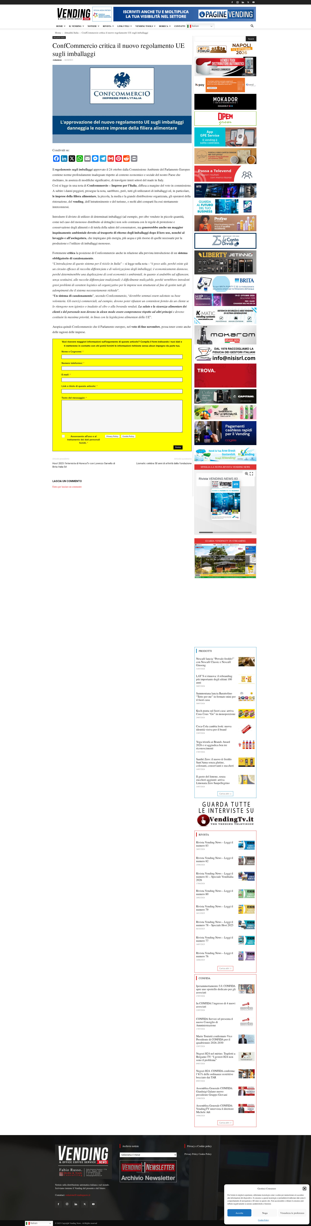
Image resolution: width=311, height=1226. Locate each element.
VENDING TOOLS (144, 26)
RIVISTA (107, 26)
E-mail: (66, 374)
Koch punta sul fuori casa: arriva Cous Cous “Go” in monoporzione (215, 712)
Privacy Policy (191, 1153)
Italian (195, 26)
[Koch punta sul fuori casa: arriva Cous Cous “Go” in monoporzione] (246, 713)
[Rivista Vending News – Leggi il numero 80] (246, 893)
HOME (59, 26)
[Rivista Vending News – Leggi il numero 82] (246, 860)
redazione (57, 60)
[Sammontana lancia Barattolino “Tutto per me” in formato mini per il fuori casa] (246, 696)
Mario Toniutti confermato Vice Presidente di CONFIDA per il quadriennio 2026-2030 (214, 1039)
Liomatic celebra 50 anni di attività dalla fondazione (164, 463)
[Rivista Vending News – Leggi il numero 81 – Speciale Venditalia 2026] (246, 876)
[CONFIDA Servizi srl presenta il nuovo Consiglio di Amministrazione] (246, 1021)
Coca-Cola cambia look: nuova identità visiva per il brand (213, 727)
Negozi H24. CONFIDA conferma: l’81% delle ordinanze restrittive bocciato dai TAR (215, 1074)
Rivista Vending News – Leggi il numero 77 (214, 939)
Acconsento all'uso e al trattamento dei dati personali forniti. (83, 439)
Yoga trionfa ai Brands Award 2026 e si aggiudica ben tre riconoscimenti (213, 745)
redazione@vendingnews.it (78, 1195)
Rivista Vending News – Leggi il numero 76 (214, 954)
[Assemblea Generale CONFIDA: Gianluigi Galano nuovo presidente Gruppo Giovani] (246, 1091)
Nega (265, 1212)
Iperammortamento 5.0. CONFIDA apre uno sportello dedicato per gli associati (216, 989)
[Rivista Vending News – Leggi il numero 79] (246, 909)
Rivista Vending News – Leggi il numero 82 (214, 859)
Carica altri (224, 793)
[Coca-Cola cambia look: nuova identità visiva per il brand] (246, 729)
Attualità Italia (71, 32)
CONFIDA (204, 978)
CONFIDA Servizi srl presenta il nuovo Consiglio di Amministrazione (214, 1022)
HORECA (163, 26)
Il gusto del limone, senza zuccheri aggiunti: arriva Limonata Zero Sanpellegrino (213, 780)
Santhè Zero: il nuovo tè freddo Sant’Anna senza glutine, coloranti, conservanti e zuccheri (215, 762)
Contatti (179, 26)
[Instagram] (237, 2)
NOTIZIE (92, 26)
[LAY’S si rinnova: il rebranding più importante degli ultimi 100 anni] (246, 679)
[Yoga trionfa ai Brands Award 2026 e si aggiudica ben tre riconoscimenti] (246, 744)
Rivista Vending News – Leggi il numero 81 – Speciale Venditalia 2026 (214, 877)
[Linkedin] (242, 2)
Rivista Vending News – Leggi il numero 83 (214, 843)
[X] (248, 2)
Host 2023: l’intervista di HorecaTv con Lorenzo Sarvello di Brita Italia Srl (83, 465)
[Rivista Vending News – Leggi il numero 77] (246, 940)
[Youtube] (253, 2)
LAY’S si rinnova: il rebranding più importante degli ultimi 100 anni (214, 679)
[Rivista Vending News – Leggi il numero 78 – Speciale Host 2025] (246, 924)
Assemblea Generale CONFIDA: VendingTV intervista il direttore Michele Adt (215, 1109)
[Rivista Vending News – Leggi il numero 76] (246, 956)
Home (58, 32)
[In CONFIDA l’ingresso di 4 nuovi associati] (246, 1006)
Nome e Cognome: (72, 351)
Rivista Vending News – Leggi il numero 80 (214, 892)
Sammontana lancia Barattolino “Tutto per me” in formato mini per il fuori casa (216, 696)
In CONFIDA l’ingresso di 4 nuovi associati (215, 1004)
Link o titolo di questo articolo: (80, 386)
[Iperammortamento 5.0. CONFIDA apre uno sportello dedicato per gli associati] (246, 988)
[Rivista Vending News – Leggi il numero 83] (246, 845)
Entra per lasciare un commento (67, 486)
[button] (304, 1188)
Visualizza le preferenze (292, 1212)
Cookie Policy (263, 1220)
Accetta (239, 1212)
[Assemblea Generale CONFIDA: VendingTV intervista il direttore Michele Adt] (246, 1108)
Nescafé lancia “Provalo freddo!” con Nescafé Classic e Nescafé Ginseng (215, 662)
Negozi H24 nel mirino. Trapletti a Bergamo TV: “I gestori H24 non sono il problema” (215, 1057)
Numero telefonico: (73, 363)
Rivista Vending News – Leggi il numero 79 (214, 907)
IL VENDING (75, 26)
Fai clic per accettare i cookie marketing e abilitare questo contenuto (225, 561)
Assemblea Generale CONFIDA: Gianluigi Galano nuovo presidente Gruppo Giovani (214, 1091)
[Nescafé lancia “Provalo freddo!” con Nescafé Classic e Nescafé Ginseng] (246, 661)
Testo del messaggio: (74, 397)
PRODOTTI (205, 651)
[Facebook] (232, 2)
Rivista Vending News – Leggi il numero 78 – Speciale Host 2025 (214, 923)
